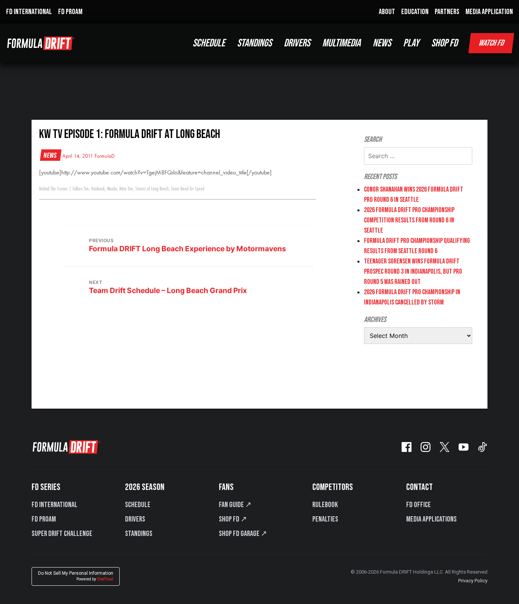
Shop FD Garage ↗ (243, 533)
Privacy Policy (472, 580)
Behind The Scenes (53, 189)
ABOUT (387, 11)
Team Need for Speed (187, 189)
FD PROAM (70, 11)
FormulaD (105, 156)
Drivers (135, 519)
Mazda (112, 189)
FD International (55, 504)
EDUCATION (415, 11)
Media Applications (431, 519)
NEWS (382, 43)
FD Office (418, 504)
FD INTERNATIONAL (29, 11)
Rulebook (325, 504)
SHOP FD (444, 43)
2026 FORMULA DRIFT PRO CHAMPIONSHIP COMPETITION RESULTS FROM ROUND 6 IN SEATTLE (409, 220)
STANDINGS (254, 43)
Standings (138, 533)
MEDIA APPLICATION (489, 11)
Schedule (137, 504)
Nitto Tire (126, 189)
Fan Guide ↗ (235, 504)
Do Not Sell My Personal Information (75, 576)
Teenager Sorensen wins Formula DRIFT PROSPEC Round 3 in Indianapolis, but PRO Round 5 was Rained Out (413, 271)
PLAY (411, 43)
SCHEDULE (209, 43)
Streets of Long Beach (152, 189)
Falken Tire (81, 189)
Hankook (98, 189)
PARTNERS (447, 11)
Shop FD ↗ (233, 519)
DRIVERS (297, 43)
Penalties (325, 519)
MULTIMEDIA (341, 43)
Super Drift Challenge (62, 533)
